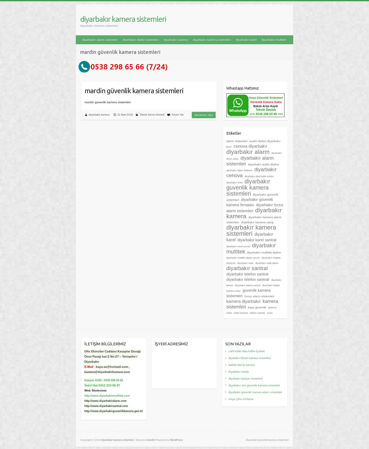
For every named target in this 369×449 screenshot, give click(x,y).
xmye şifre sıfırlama (240, 399)
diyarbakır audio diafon (263, 164)
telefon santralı (257, 313)
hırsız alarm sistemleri (259, 296)
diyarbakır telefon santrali (247, 279)
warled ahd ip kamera (241, 365)
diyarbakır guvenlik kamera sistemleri (248, 187)
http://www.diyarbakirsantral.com (106, 406)
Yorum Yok (177, 114)
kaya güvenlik (257, 307)
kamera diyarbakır (243, 301)
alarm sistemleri (237, 141)
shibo (229, 313)
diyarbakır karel (246, 39)
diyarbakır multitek (273, 39)
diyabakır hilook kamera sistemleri (249, 358)
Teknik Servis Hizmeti (152, 114)
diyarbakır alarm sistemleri (100, 39)
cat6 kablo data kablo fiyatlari (246, 351)
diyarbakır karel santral (256, 240)
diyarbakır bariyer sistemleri (245, 378)
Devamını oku (204, 115)
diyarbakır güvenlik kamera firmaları (249, 202)
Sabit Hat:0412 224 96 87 (102, 385)
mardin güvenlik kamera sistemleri (134, 90)
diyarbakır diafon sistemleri (141, 39)
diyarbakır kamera (176, 39)
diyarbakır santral (247, 268)
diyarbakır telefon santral (247, 274)
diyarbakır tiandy (238, 371)
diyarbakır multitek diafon (264, 252)
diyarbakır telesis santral (247, 285)
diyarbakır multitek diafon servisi (243, 257)
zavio (269, 313)
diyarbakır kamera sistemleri (123, 19)
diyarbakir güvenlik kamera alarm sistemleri (255, 392)
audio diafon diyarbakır (265, 141)
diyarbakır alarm (247, 152)
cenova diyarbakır (250, 146)
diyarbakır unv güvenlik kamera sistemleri (254, 385)
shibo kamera (241, 313)
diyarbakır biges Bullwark (239, 170)
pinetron (272, 307)
